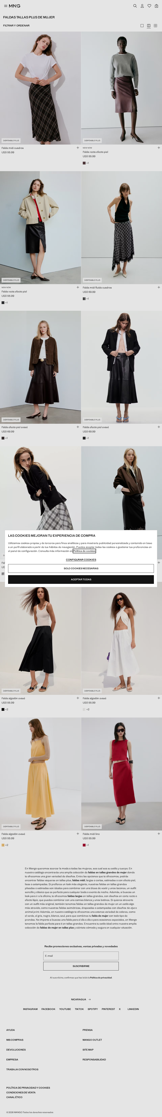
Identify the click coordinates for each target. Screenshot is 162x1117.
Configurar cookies (81, 559)
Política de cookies (84, 551)
